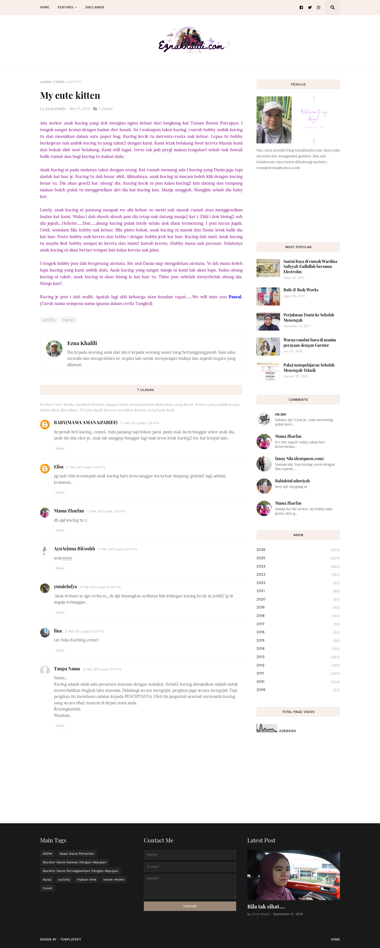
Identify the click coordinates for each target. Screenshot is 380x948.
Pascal (68, 320)
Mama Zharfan (69, 511)
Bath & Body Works (300, 289)
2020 (298, 599)
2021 (298, 591)
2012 (298, 665)
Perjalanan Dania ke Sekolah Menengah (308, 317)
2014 (298, 648)
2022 (298, 583)
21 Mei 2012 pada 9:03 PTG (84, 631)
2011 (298, 673)
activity (75, 82)
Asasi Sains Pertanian (77, 854)
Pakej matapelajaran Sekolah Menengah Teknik (309, 367)
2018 (298, 616)
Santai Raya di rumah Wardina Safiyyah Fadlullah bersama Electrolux (310, 266)
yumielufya (65, 586)
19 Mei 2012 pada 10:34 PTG (100, 587)
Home (335, 939)
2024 (298, 566)
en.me (280, 414)
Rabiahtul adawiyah (292, 480)
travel (47, 888)
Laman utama (52, 82)
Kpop (47, 879)
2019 (298, 607)
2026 (298, 550)
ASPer (48, 854)
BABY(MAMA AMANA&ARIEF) (85, 422)
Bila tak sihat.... (266, 906)
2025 (298, 558)
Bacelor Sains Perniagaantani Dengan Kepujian (80, 871)
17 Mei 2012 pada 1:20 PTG (139, 423)
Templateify (70, 939)
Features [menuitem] (65, 7)
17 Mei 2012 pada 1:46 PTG (85, 467)
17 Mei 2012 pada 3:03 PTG (117, 549)
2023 (298, 574)
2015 (298, 640)
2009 (298, 690)
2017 (298, 624)
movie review (113, 879)
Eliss (58, 467)
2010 (298, 682)
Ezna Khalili (82, 342)
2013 (298, 657)
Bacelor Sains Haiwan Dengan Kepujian (74, 862)
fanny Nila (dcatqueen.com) (299, 458)
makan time (86, 879)
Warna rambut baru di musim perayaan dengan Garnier (309, 342)
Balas (60, 448)
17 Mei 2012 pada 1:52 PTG (106, 511)
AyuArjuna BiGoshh (74, 548)
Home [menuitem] (44, 7)
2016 (298, 632)
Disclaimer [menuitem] (94, 7)
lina (58, 631)
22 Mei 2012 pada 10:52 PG (102, 669)
